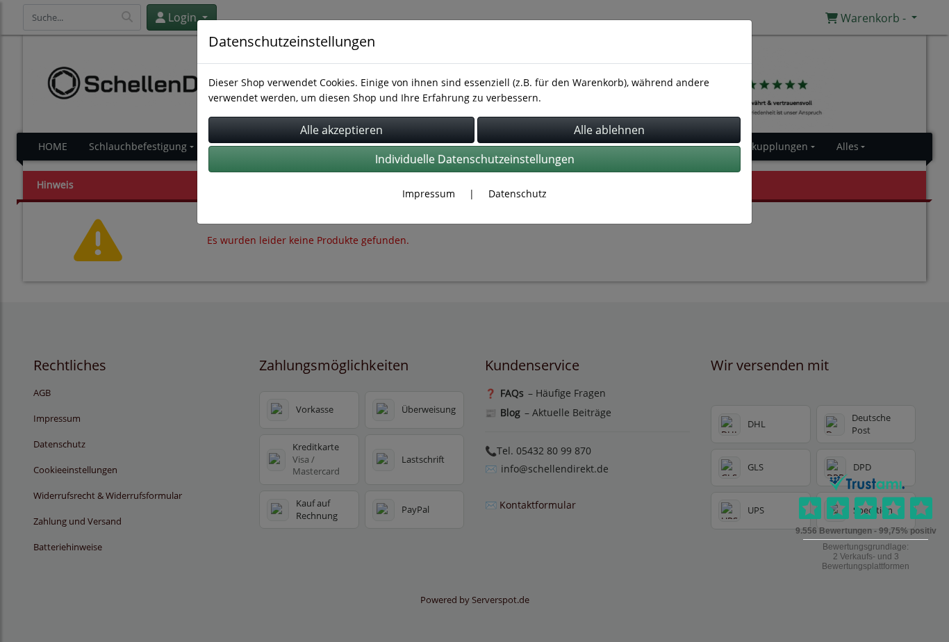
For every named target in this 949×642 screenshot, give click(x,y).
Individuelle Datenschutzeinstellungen (475, 159)
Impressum (428, 193)
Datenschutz (517, 193)
